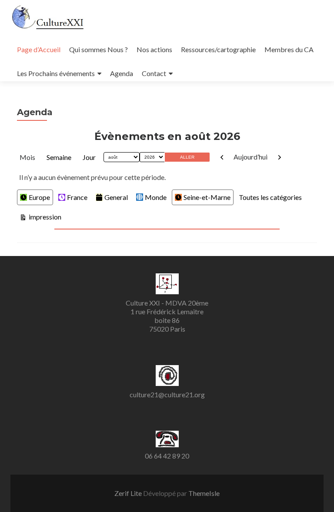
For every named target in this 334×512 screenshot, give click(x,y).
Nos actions (154, 49)
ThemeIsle (204, 493)
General (116, 197)
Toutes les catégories (270, 197)
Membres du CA (289, 49)
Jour (89, 157)
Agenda (121, 73)
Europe (39, 197)
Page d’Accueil (38, 49)
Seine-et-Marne (207, 197)
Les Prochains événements (56, 73)
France (77, 197)
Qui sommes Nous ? (98, 49)
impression (44, 216)
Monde (156, 197)
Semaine (59, 157)
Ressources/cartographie (218, 49)
